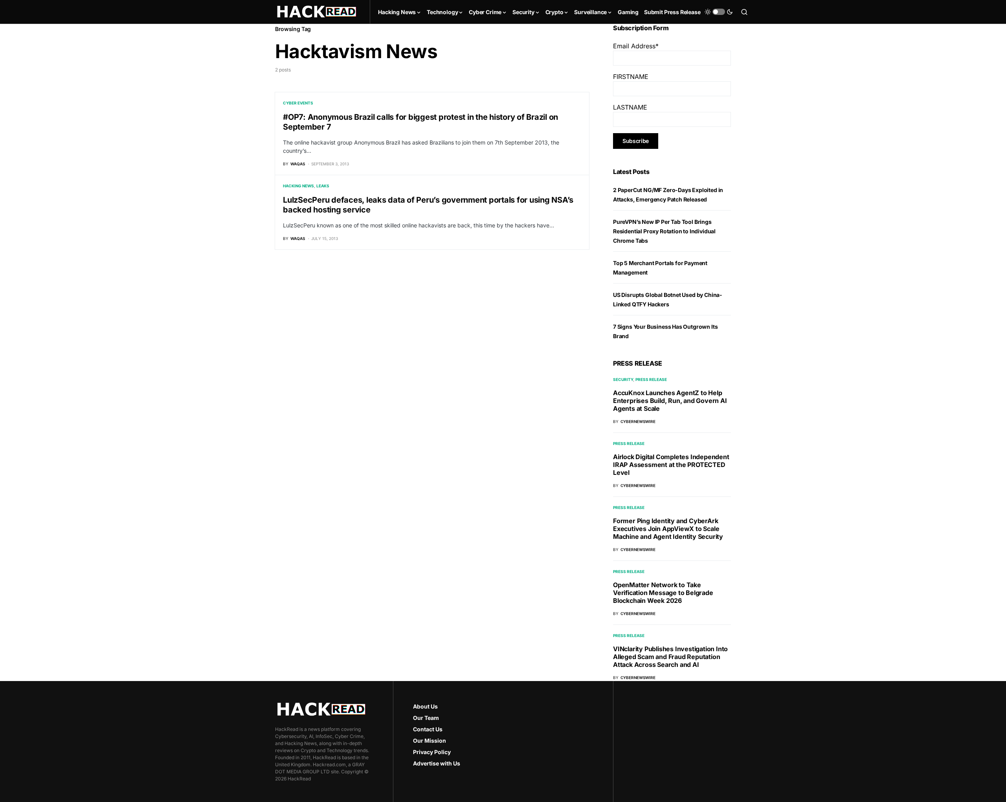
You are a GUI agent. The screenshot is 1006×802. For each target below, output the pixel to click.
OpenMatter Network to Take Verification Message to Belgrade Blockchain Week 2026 (663, 592)
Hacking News (298, 185)
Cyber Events (298, 103)
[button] (719, 11)
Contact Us (427, 729)
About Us (425, 706)
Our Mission (429, 740)
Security (623, 379)
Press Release (651, 379)
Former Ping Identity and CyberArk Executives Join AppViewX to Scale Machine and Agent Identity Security (668, 528)
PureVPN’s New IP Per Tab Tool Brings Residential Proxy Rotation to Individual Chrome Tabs (664, 231)
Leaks (322, 185)
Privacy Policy (432, 752)
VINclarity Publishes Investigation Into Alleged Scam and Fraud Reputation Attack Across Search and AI (670, 656)
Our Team (426, 717)
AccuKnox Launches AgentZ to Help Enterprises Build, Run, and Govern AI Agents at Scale (670, 400)
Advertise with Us (436, 763)
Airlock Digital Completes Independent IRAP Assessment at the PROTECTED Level (671, 464)
